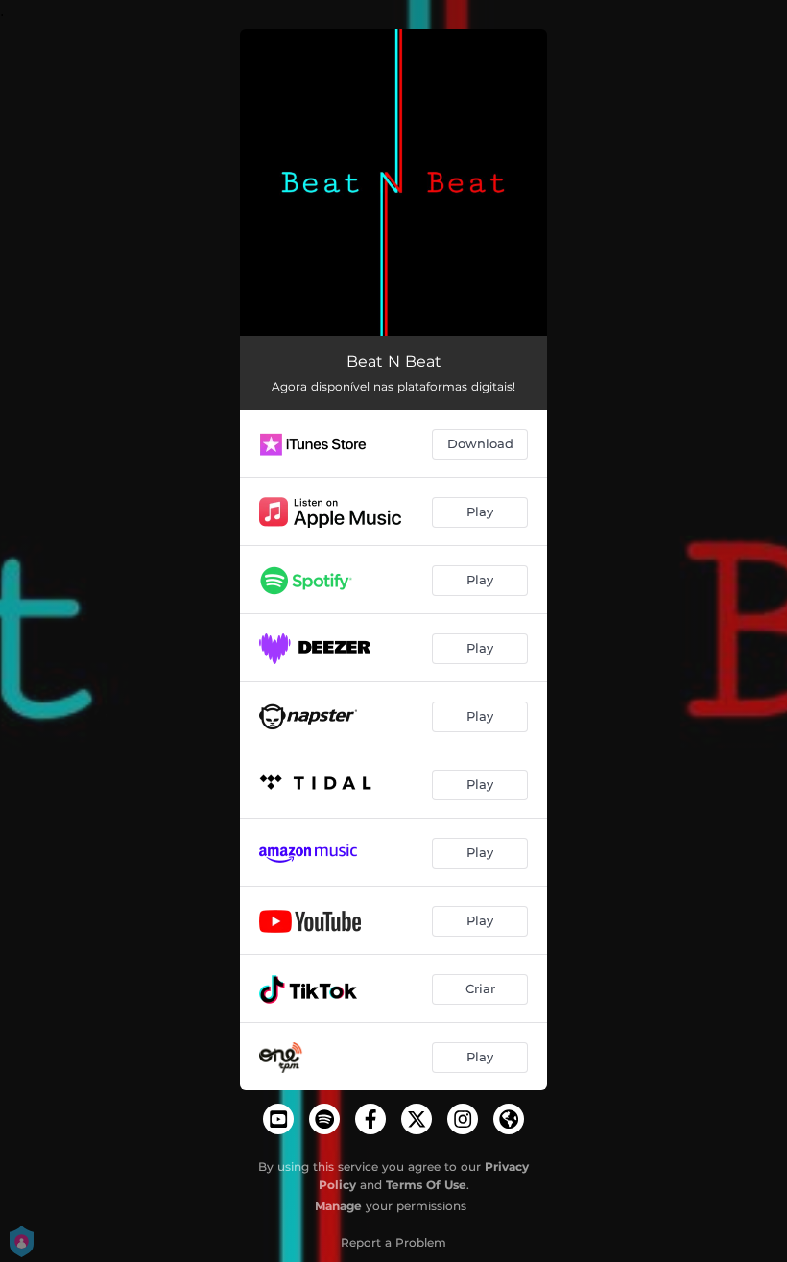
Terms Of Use (426, 1185)
